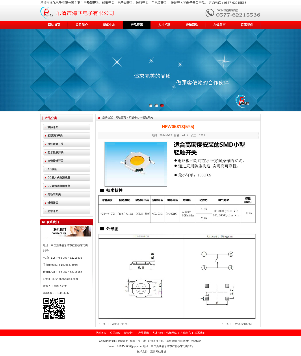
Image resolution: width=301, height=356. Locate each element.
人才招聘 (164, 25)
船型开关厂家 (138, 341)
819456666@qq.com (65, 278)
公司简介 (82, 25)
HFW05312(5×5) (118, 324)
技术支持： (143, 351)
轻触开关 (147, 117)
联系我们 (247, 25)
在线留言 (219, 25)
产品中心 (134, 117)
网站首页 (54, 25)
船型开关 (122, 341)
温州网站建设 (158, 351)
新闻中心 (109, 25)
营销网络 (192, 25)
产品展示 (137, 25)
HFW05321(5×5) (242, 324)
